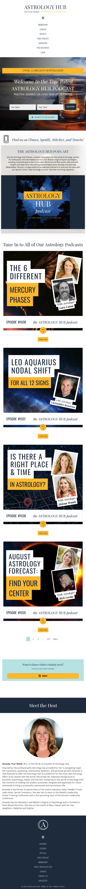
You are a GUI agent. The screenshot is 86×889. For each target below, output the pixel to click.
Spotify (45, 139)
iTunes (33, 139)
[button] (70, 106)
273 (48, 639)
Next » (55, 639)
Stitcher (58, 139)
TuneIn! (77, 139)
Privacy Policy (59, 887)
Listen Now (43, 339)
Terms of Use (46, 887)
